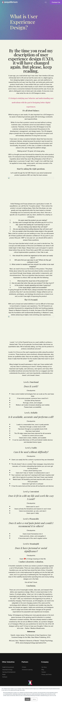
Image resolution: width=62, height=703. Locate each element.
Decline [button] (34, 699)
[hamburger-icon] (45, 2)
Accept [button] (27, 699)
